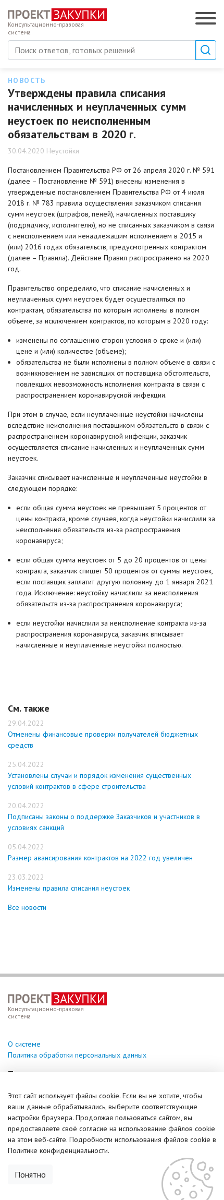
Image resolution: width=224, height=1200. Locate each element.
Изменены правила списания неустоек (69, 888)
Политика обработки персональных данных (77, 1055)
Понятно (30, 1174)
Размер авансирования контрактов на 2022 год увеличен (100, 857)
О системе (24, 1044)
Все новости (27, 907)
